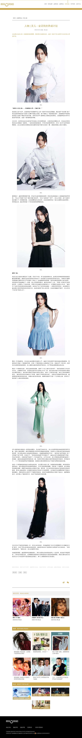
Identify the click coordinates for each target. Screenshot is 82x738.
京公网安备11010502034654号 (43, 733)
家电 (17, 556)
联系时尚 (29, 727)
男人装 (25, 18)
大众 (58, 196)
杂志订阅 (8, 727)
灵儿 (25, 572)
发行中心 (78, 4)
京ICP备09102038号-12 (28, 733)
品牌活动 (56, 4)
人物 (20, 572)
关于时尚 (73, 4)
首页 (45, 4)
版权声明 (22, 727)
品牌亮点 (61, 4)
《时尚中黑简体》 (39, 727)
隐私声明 (15, 727)
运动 (17, 108)
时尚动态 (67, 4)
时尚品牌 (50, 4)
